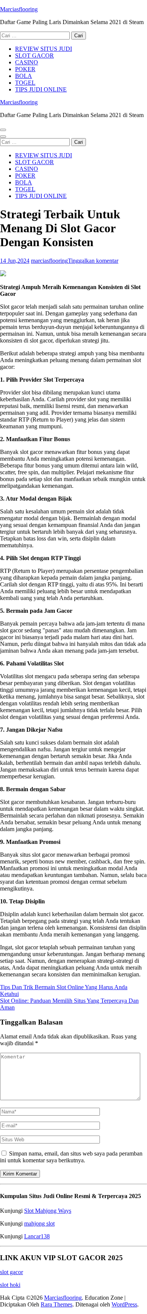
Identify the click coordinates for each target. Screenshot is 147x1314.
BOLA (23, 76)
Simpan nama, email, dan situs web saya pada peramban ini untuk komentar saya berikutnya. (71, 1156)
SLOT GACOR (34, 55)
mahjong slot (39, 1223)
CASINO (26, 62)
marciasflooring (49, 260)
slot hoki (10, 1285)
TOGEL (25, 82)
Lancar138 (37, 1236)
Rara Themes (56, 1304)
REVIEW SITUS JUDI (43, 49)
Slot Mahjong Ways (47, 1210)
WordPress (124, 1304)
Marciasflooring (19, 9)
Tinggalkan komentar (93, 260)
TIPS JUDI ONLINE (41, 89)
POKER (25, 69)
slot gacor (11, 1272)
